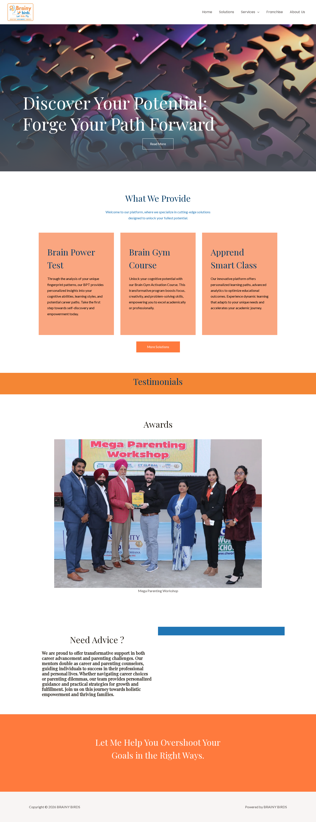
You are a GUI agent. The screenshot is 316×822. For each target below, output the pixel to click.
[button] (257, 11)
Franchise (274, 11)
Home (207, 11)
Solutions (226, 11)
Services (248, 11)
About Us (297, 11)
